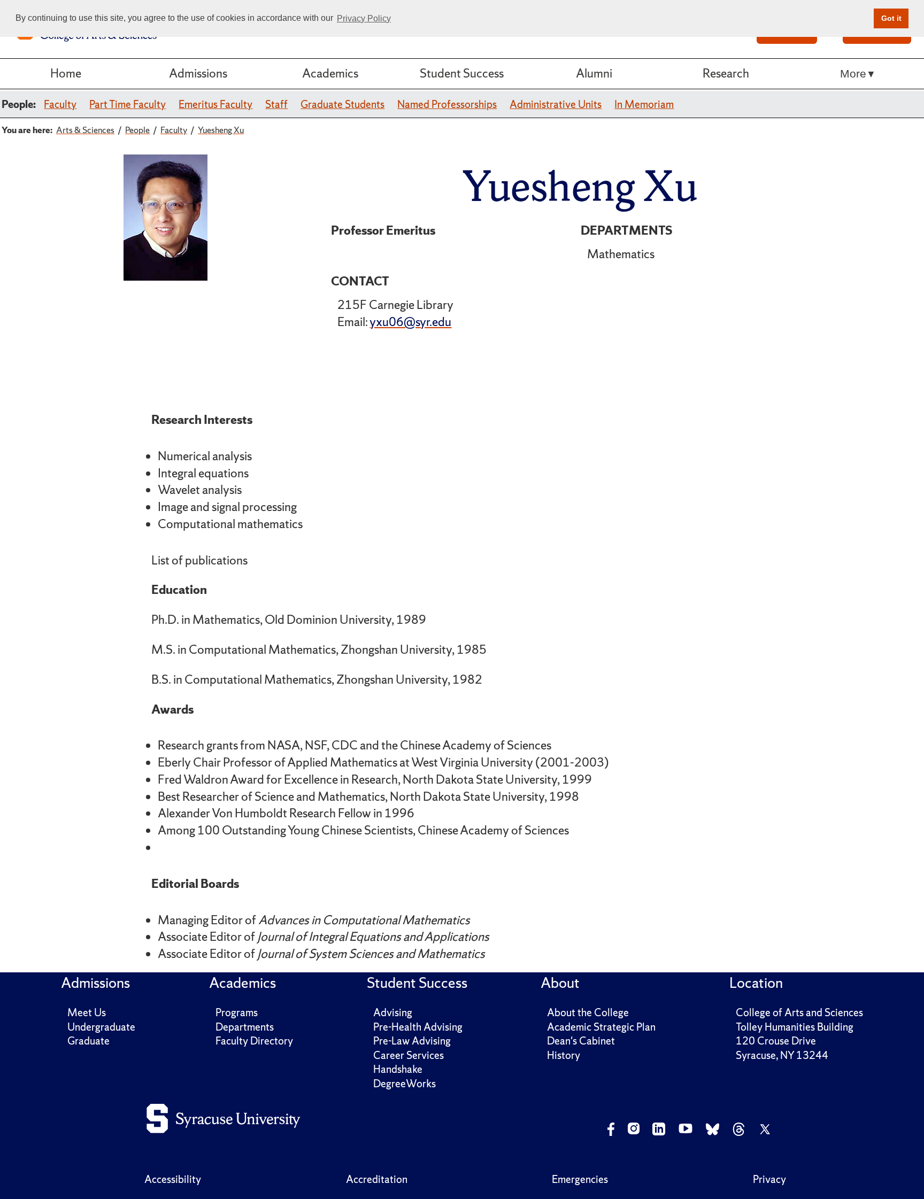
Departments (244, 1027)
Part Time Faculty (127, 104)
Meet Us (86, 1012)
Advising (392, 1012)
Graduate (88, 1041)
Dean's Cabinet (581, 1041)
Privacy (769, 1179)
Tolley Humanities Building (794, 1027)
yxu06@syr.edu (410, 322)
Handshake (397, 1069)
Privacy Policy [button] (364, 18)
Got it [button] (891, 18)
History (563, 1055)
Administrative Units (556, 104)
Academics (330, 73)
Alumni (594, 73)
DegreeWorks (404, 1083)
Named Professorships (447, 104)
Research (726, 73)
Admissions (198, 73)
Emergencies (580, 1179)
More (853, 73)
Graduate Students (342, 104)
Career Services (408, 1055)
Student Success (462, 73)
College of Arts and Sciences (799, 1012)
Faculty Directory (254, 1041)
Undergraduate (101, 1027)
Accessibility (172, 1179)
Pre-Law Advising (412, 1041)
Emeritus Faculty (215, 104)
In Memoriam (644, 104)
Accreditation (376, 1179)
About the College (588, 1012)
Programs (236, 1012)
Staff (276, 104)
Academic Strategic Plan (601, 1027)
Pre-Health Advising (418, 1027)
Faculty (60, 104)
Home (65, 73)
